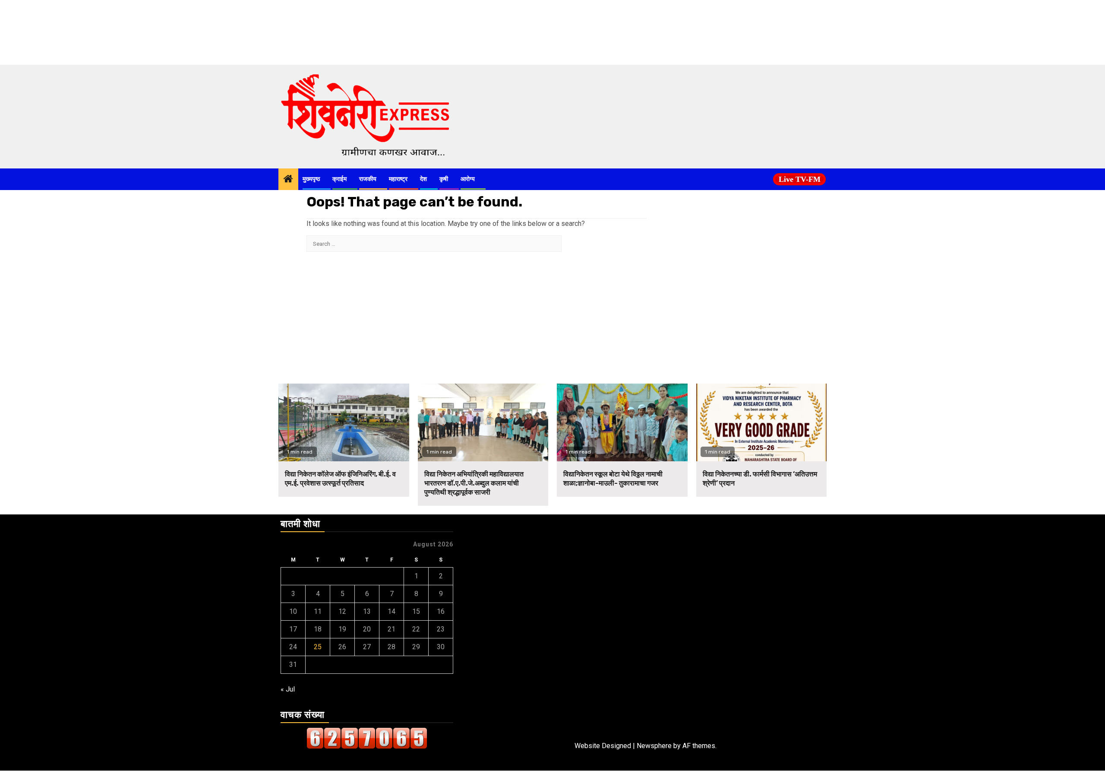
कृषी (443, 179)
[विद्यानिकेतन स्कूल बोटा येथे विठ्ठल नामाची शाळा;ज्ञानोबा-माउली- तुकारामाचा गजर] (622, 422)
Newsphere (654, 746)
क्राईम (339, 179)
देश (423, 179)
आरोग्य (468, 179)
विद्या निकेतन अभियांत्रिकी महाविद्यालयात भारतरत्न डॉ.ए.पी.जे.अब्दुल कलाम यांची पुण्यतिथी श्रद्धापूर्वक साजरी (474, 483)
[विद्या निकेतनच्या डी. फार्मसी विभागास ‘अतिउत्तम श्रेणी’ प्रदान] (761, 422)
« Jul (288, 689)
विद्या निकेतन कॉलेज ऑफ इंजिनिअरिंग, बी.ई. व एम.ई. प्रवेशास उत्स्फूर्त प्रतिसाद (340, 478)
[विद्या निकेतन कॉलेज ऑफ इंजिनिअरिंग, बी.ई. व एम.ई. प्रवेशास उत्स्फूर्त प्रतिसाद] (343, 422)
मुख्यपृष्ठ (311, 179)
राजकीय (367, 179)
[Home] (288, 180)
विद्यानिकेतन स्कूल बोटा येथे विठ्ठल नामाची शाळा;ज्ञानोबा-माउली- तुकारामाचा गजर (613, 478)
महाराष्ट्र (398, 179)
